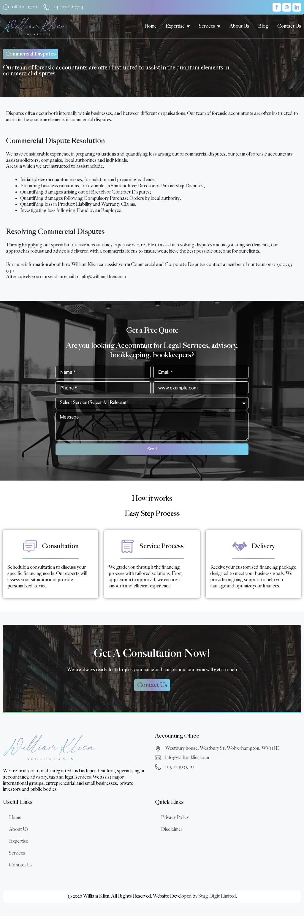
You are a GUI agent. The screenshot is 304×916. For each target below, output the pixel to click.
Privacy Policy (175, 817)
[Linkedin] (296, 7)
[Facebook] (277, 7)
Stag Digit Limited (217, 896)
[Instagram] (286, 7)
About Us (18, 829)
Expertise (18, 841)
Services (17, 853)
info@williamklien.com (103, 277)
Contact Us (21, 865)
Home (15, 817)
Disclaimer (171, 829)
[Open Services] (219, 26)
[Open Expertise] (188, 26)
